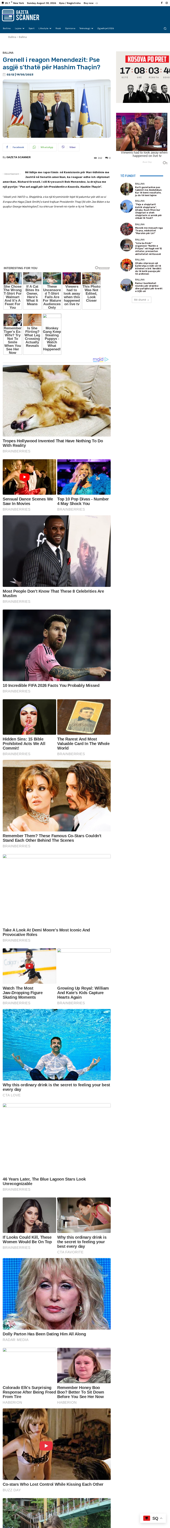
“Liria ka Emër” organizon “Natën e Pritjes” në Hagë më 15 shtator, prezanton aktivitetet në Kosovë (148, 248)
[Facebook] (161, 3)
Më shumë (140, 299)
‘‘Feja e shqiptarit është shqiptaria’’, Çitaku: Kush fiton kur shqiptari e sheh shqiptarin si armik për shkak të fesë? (148, 211)
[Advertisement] (57, 256)
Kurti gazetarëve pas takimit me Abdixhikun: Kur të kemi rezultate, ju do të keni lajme (148, 191)
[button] (165, 28)
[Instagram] (166, 3)
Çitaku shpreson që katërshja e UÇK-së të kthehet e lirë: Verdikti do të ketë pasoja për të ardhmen (148, 268)
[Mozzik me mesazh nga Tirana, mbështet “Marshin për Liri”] (126, 229)
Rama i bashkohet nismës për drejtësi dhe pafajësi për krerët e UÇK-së (149, 287)
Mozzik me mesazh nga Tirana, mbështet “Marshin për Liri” (149, 231)
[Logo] (25, 15)
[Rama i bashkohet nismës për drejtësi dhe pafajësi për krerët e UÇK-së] (126, 285)
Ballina (12, 37)
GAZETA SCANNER (18, 157)
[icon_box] (91, 3)
